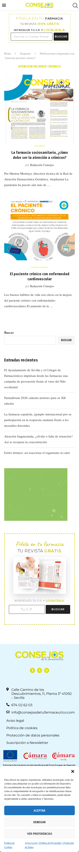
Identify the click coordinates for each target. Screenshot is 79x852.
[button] (73, 771)
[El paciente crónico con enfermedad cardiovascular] (39, 231)
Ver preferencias (39, 834)
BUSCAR (61, 36)
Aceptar (39, 810)
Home (7, 53)
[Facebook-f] (32, 670)
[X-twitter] (39, 670)
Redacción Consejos (42, 165)
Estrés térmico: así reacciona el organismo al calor (37, 453)
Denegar (39, 822)
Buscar (9, 332)
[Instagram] (46, 670)
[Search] (75, 5)
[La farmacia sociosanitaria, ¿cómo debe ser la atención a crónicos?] (39, 110)
